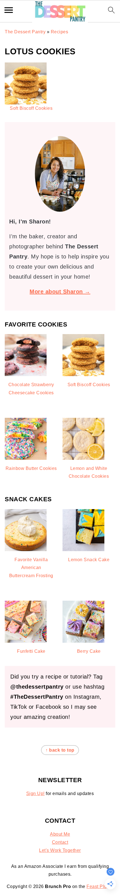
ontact (61, 842)
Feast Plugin (100, 886)
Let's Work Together (60, 850)
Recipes (59, 31)
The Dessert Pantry (25, 31)
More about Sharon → (60, 291)
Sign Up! (35, 793)
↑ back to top (60, 750)
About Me (60, 834)
